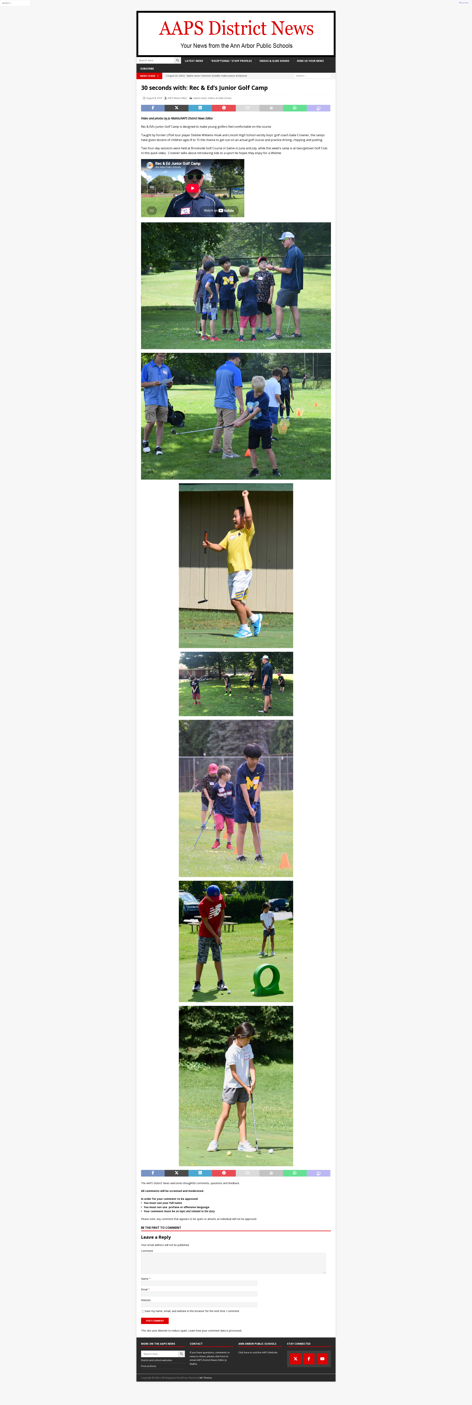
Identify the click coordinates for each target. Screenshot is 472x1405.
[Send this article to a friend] (247, 108)
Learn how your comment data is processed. (215, 1330)
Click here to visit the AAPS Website (257, 1352)
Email (144, 1289)
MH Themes (205, 1377)
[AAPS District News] (236, 55)
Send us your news (310, 61)
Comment (147, 1251)
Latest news (194, 61)
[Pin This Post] (224, 108)
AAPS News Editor (177, 98)
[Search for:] (15, 3)
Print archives (148, 1366)
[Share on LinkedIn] (200, 108)
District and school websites (156, 1360)
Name (145, 1278)
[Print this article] (271, 108)
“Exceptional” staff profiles (231, 61)
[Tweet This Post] (176, 108)
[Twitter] (295, 1358)
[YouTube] (322, 1358)
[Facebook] (309, 1358)
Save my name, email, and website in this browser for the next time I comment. (192, 1311)
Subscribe (147, 68)
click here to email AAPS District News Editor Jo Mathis (209, 1360)
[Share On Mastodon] (318, 108)
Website (146, 1300)
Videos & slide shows (274, 61)
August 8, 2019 (154, 98)
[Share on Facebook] (153, 108)
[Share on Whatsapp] (295, 108)
